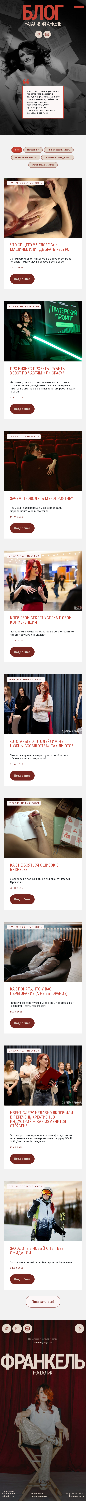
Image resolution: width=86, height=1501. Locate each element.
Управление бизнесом (25, 157)
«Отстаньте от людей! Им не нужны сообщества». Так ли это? (41, 743)
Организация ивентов (43, 165)
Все (17, 149)
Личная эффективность (59, 149)
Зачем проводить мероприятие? (41, 498)
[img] (47, 34)
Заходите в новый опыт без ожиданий (36, 1250)
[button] (79, 6)
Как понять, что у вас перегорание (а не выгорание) (38, 991)
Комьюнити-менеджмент (57, 157)
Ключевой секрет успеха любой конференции (41, 620)
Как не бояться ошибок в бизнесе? (34, 867)
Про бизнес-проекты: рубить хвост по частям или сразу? (37, 370)
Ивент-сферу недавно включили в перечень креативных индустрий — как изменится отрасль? (41, 1119)
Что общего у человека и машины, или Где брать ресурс (39, 247)
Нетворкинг (33, 149)
